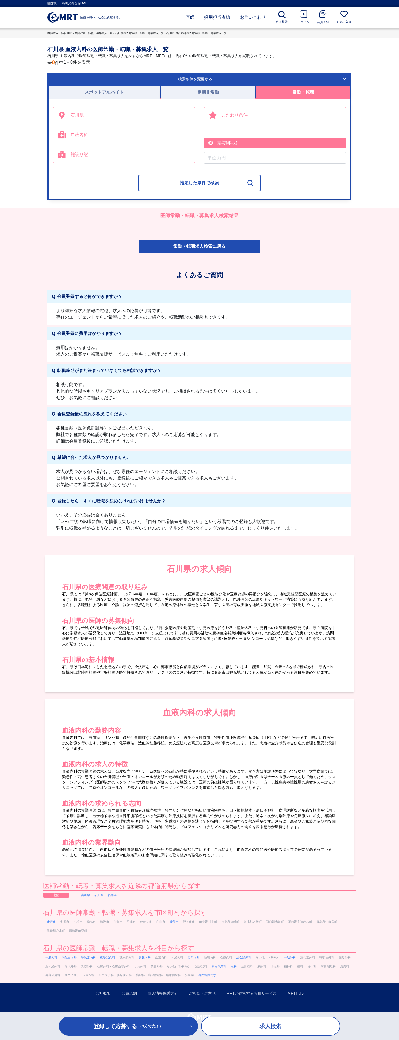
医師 (190, 17)
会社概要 (103, 993)
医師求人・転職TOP (59, 33)
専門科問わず (207, 975)
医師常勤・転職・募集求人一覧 (94, 33)
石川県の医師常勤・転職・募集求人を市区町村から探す (125, 912)
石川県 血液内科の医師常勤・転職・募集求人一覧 (196, 33)
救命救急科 (218, 966)
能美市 (174, 921)
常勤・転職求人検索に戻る (199, 246)
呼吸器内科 (88, 957)
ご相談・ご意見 (202, 993)
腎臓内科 (145, 957)
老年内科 (193, 957)
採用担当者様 (217, 17)
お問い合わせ (253, 17)
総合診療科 (243, 957)
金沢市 (51, 921)
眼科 (234, 966)
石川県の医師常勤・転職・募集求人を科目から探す (118, 948)
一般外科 (290, 957)
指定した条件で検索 (199, 182)
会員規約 (129, 993)
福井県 (112, 895)
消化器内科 (69, 957)
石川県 (98, 895)
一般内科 (51, 957)
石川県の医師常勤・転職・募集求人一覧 (139, 33)
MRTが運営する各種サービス (251, 993)
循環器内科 (107, 957)
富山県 (85, 895)
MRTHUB (295, 993)
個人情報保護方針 (163, 993)
